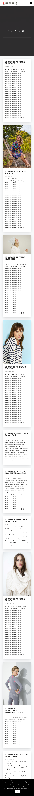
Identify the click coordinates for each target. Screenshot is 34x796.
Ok (17, 791)
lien (28, 788)
